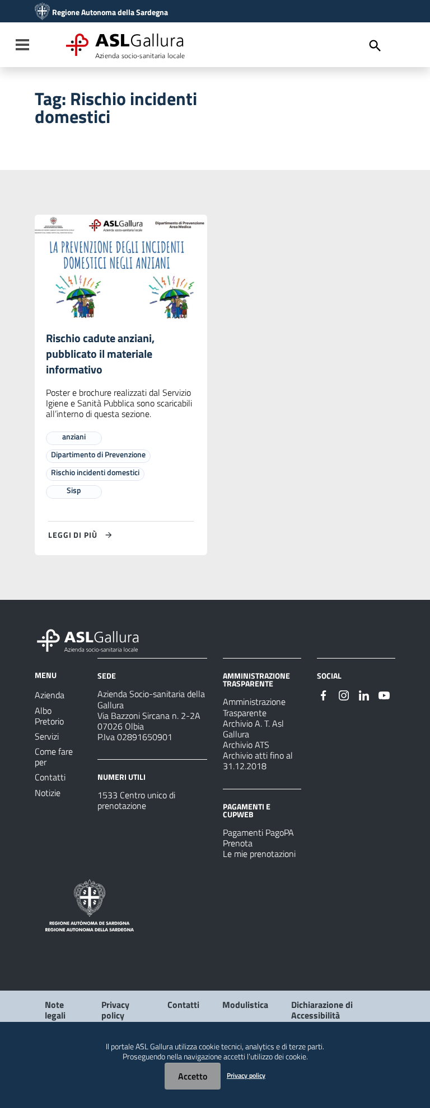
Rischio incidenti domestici (95, 472)
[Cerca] (375, 46)
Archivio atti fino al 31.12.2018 (258, 761)
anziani (74, 436)
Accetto (192, 1076)
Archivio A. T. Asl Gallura (253, 729)
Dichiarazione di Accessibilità (322, 1010)
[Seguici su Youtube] (384, 694)
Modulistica (245, 1004)
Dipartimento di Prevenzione (98, 454)
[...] (93, 639)
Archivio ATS (246, 744)
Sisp (74, 490)
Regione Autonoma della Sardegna (110, 12)
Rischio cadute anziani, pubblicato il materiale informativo (100, 353)
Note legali (55, 1010)
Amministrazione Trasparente (254, 707)
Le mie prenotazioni (259, 853)
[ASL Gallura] (42, 12)
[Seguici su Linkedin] (364, 694)
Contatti (183, 1004)
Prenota (238, 843)
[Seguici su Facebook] (323, 694)
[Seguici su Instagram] (343, 694)
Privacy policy (115, 1010)
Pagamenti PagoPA (258, 832)
